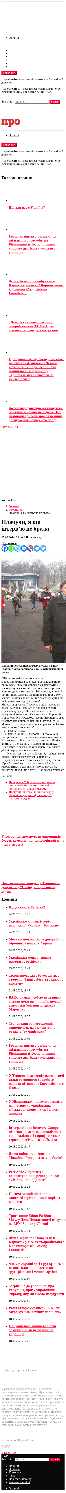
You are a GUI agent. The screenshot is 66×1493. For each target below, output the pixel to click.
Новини (14, 50)
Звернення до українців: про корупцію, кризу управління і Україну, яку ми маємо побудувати (36, 1290)
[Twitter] (43, 548)
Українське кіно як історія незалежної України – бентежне (33, 923)
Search (54, 101)
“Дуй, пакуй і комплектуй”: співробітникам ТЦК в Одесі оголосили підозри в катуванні (33, 326)
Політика (14, 53)
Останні (14, 37)
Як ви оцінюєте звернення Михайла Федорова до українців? (36, 1155)
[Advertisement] (33, 463)
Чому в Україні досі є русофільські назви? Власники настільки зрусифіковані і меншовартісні (36, 1268)
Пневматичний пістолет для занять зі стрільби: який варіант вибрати (34, 1198)
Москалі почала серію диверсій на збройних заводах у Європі (36, 941)
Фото (12, 59)
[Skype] (17, 548)
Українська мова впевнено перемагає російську (30, 959)
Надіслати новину (20, 63)
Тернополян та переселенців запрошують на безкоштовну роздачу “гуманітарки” (32, 1027)
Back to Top (8, 1452)
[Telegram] (37, 548)
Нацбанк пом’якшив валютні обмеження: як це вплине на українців (32, 1330)
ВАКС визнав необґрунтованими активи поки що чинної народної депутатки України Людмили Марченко (35, 1003)
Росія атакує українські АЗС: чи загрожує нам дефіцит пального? (35, 1310)
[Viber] (30, 548)
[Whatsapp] (11, 548)
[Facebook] (4, 548)
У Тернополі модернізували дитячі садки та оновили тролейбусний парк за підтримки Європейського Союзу (36, 1081)
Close (4, 1455)
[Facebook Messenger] (24, 548)
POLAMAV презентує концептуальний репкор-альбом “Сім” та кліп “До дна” (34, 1176)
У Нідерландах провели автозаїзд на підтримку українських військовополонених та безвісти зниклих (35, 1107)
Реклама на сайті (19, 66)
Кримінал (15, 56)
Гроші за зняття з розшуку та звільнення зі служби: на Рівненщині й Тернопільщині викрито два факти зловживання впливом (35, 244)
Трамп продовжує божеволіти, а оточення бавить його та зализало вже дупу (36, 979)
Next (15, 426)
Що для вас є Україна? (27, 207)
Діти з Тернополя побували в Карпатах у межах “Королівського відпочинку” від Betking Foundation (36, 287)
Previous (6, 426)
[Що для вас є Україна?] (37, 193)
